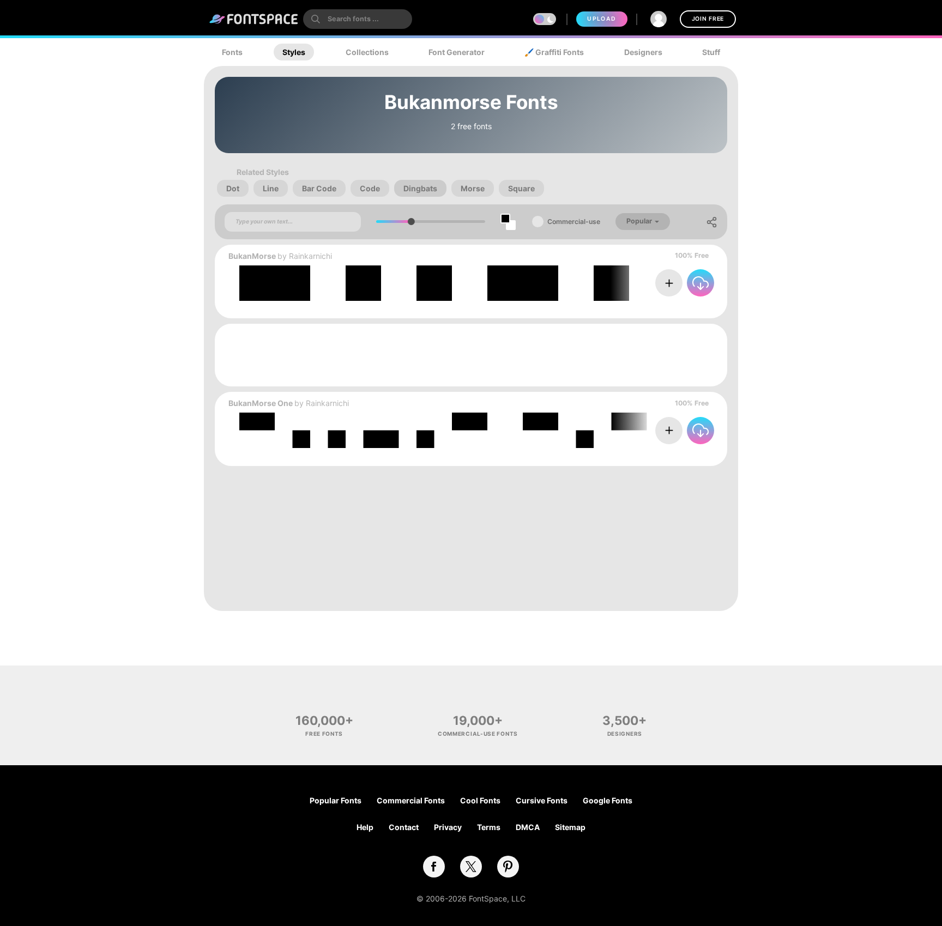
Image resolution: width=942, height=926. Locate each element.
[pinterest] (508, 866)
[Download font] (700, 282)
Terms (488, 827)
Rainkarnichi (310, 256)
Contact (404, 827)
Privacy (448, 827)
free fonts (324, 733)
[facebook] (434, 866)
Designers (643, 52)
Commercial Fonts (411, 800)
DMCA (528, 827)
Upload (601, 18)
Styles (293, 52)
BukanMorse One (260, 403)
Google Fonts (607, 800)
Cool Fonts (480, 800)
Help (365, 827)
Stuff (711, 52)
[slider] (411, 221)
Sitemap (570, 827)
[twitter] (471, 866)
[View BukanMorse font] (511, 283)
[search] (357, 19)
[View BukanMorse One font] (511, 430)
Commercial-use (573, 221)
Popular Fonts (335, 800)
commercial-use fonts (478, 733)
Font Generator (456, 52)
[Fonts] (254, 19)
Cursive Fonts (541, 800)
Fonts (232, 52)
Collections (367, 52)
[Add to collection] (669, 282)
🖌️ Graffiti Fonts (554, 52)
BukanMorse (252, 256)
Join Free (708, 18)
